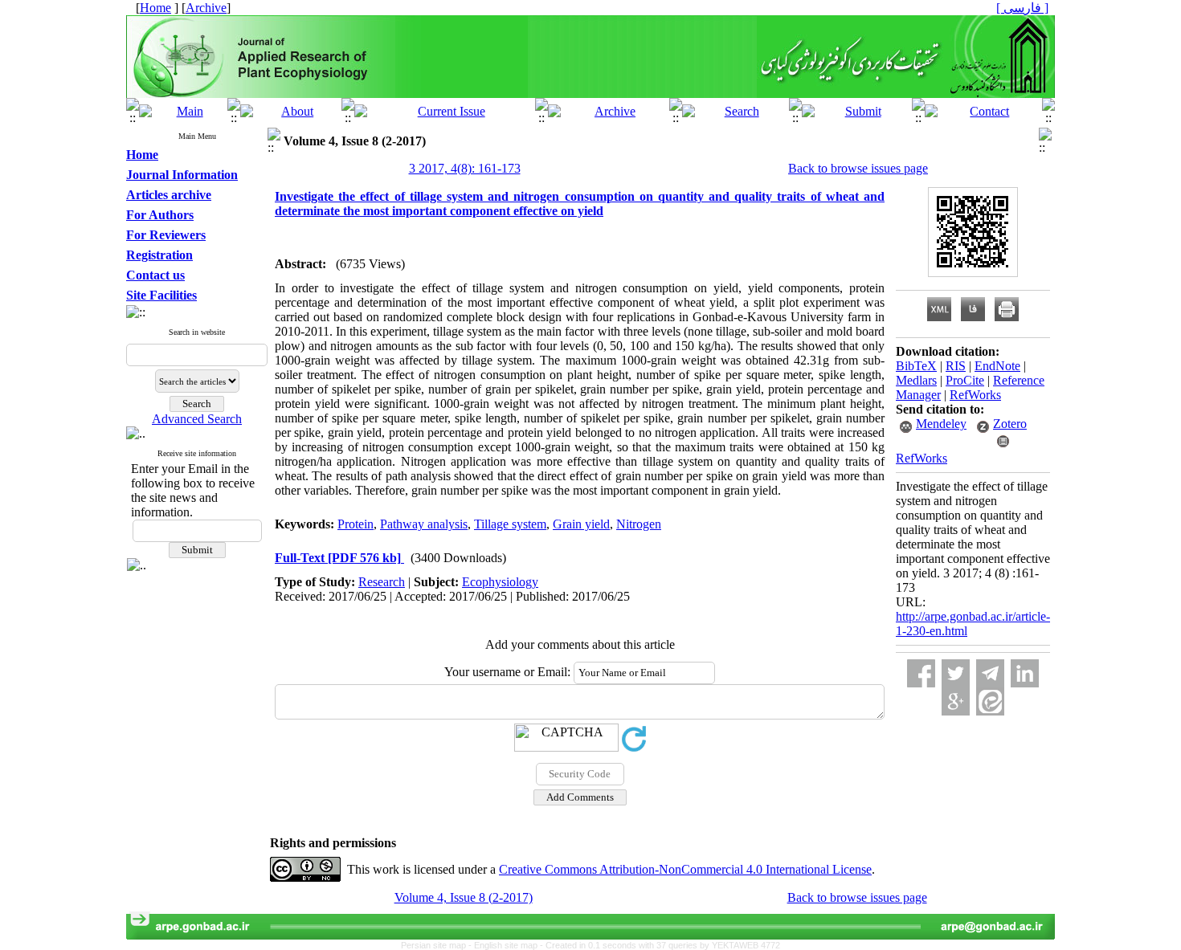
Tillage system (510, 524)
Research (381, 582)
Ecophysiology (500, 582)
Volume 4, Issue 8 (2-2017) (463, 897)
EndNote (997, 366)
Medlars (916, 380)
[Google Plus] (956, 701)
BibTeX (916, 366)
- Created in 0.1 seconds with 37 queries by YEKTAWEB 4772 (660, 945)
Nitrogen (638, 524)
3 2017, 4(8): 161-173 (465, 168)
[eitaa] (990, 701)
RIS (956, 366)
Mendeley (941, 423)
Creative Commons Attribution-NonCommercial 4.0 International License (685, 869)
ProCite (965, 380)
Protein (355, 524)
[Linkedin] (1025, 673)
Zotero (1010, 423)
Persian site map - (437, 945)
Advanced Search (197, 419)
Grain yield (581, 524)
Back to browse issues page (858, 168)
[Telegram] (990, 673)
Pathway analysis (424, 524)
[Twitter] (956, 673)
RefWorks (975, 395)
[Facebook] (921, 673)
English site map (507, 945)
